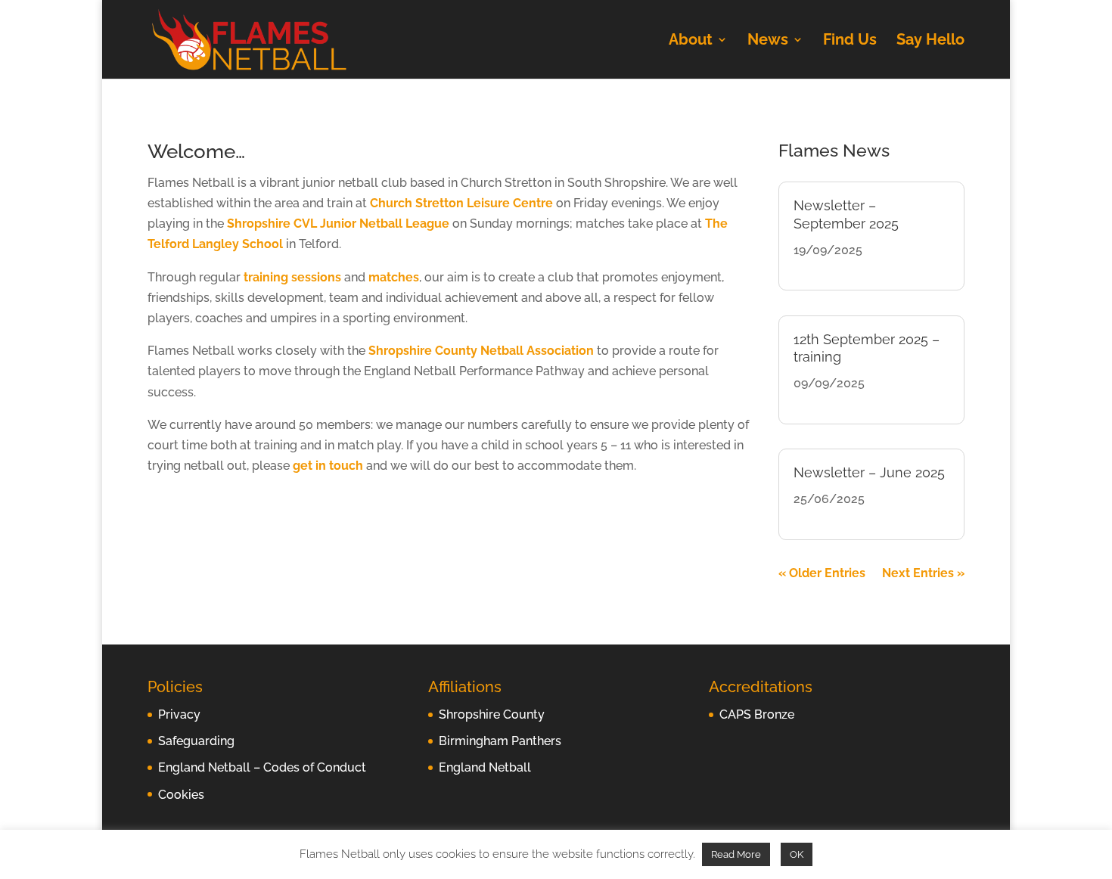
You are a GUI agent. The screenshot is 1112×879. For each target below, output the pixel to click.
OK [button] (796, 854)
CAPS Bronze (756, 714)
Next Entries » (923, 573)
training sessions (292, 277)
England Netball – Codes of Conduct (262, 767)
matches (393, 277)
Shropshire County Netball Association (481, 350)
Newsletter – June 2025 (869, 472)
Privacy (179, 714)
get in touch (328, 465)
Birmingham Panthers (500, 741)
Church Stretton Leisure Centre (461, 203)
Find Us (850, 41)
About (691, 41)
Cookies (181, 794)
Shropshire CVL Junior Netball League (338, 223)
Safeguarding (196, 741)
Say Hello (930, 41)
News (767, 41)
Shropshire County (492, 714)
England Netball (485, 767)
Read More (736, 854)
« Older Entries (821, 573)
